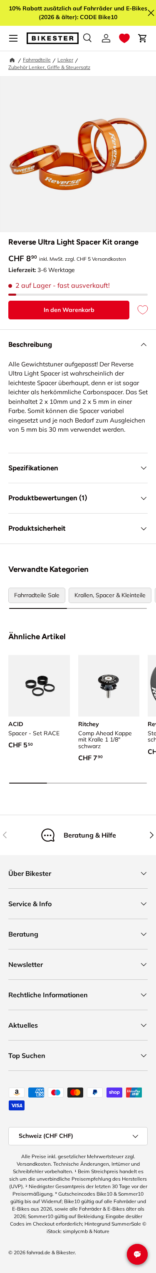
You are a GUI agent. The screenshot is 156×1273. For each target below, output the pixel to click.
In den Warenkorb (69, 310)
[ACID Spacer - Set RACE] (39, 686)
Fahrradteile (37, 60)
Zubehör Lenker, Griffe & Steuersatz (49, 67)
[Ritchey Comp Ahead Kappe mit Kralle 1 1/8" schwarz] (109, 686)
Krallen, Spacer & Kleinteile (110, 595)
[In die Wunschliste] (138, 310)
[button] (124, 38)
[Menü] (13, 38)
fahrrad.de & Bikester (51, 1252)
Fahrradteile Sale (36, 595)
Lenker (65, 60)
